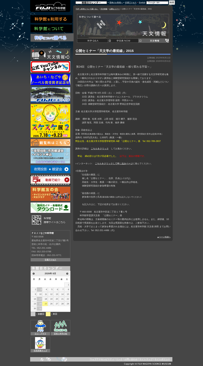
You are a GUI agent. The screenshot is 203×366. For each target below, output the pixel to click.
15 (68, 294)
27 (57, 304)
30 (35, 308)
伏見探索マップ (40, 350)
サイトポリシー (162, 359)
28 (62, 304)
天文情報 (103, 9)
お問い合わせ (131, 359)
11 (46, 294)
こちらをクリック (100, 148)
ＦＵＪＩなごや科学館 (50, 6)
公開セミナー (114, 9)
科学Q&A (92, 41)
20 (57, 299)
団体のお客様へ (116, 2)
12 (51, 294)
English (142, 2)
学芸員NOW (123, 41)
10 (40, 294)
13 (57, 294)
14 (62, 294)
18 (46, 299)
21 (62, 299)
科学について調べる (52, 38)
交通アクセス (131, 2)
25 (46, 304)
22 (68, 299)
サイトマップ (146, 359)
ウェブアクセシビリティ (102, 359)
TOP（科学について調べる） (87, 9)
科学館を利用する (51, 19)
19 (51, 299)
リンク (119, 359)
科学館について (51, 28)
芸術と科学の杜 (60, 334)
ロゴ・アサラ (40, 334)
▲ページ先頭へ (163, 237)
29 (68, 304)
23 (35, 304)
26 (51, 304)
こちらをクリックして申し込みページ (114, 163)
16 (35, 299)
